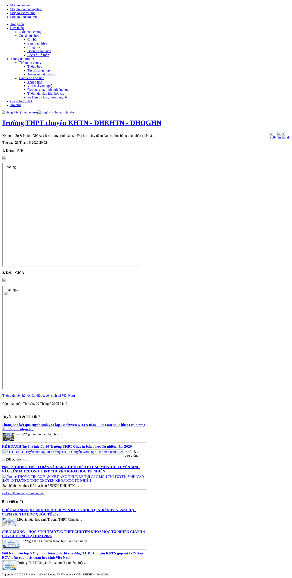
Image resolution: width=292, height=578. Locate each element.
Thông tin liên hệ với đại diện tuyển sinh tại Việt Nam (38, 395)
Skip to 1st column (22, 13)
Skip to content (20, 5)
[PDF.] (273, 137)
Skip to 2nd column (23, 17)
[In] (279, 137)
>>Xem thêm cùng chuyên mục (23, 493)
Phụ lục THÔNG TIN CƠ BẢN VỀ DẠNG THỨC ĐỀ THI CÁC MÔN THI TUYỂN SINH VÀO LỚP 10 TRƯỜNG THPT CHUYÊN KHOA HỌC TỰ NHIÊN (71, 469)
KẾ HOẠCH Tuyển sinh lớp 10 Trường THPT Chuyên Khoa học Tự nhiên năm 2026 (67, 446)
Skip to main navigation (26, 9)
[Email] (286, 137)
